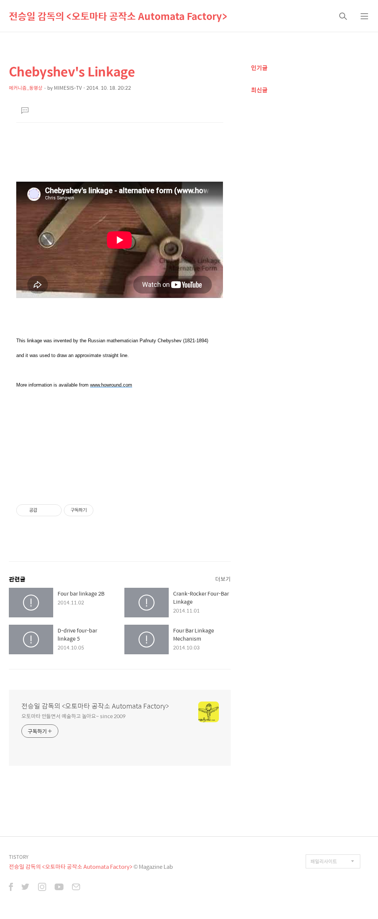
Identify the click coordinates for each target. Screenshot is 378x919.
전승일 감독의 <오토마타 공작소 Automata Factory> (118, 15)
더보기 (223, 579)
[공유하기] (44, 510)
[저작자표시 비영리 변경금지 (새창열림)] (103, 510)
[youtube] (59, 887)
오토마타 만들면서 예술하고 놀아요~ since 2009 (73, 716)
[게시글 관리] (53, 510)
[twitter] (25, 887)
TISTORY (18, 857)
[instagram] (42, 887)
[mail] (76, 887)
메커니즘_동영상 (25, 88)
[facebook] (11, 887)
